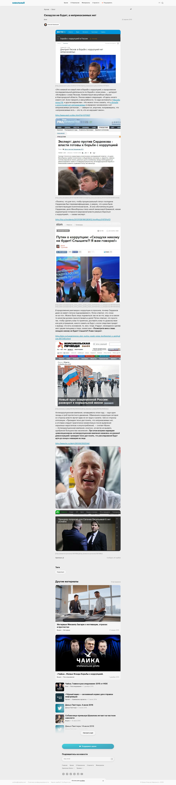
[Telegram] (74, 774)
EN (159, 2)
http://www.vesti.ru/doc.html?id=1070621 (72, 115)
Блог (53, 9)
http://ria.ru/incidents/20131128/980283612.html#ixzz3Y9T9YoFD (82, 220)
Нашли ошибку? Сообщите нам (61, 782)
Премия (79, 768)
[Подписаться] (112, 759)
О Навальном (74, 2)
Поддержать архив (89, 746)
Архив (66, 2)
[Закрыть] (103, 781)
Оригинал (58, 558)
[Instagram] (67, 774)
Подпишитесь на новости (75, 754)
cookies (82, 780)
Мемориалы (86, 2)
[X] (63, 774)
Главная (64, 765)
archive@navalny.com (19, 782)
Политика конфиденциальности (38, 782)
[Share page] (131, 9)
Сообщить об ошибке (114, 558)
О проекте (95, 2)
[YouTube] (81, 774)
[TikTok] (70, 774)
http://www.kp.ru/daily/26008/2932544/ (72, 443)
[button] (88, 58)
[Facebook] (78, 774)
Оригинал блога (67, 768)
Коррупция (60, 572)
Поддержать (108, 2)
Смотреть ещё (88, 733)
